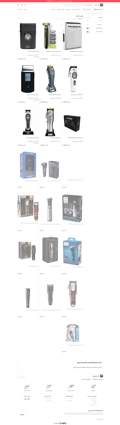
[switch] (88, 28)
